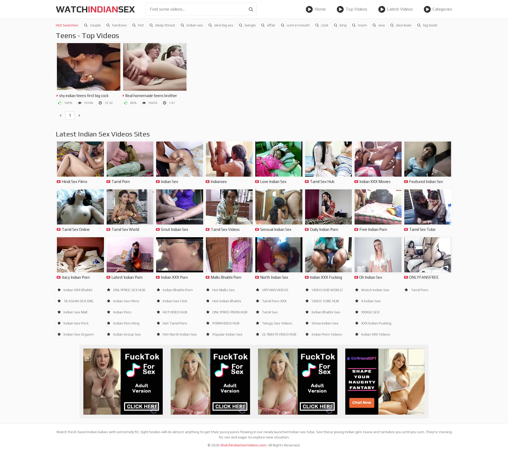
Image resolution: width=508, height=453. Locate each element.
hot (141, 25)
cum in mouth (298, 25)
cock (324, 25)
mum (362, 25)
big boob (430, 25)
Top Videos (356, 9)
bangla (250, 25)
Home (320, 9)
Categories (442, 9)
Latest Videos (400, 9)
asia (381, 25)
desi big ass (223, 25)
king (343, 25)
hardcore (119, 25)
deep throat (165, 25)
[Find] (251, 9)
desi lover (404, 25)
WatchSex (95, 9)
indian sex (195, 25)
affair (271, 25)
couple (95, 25)
